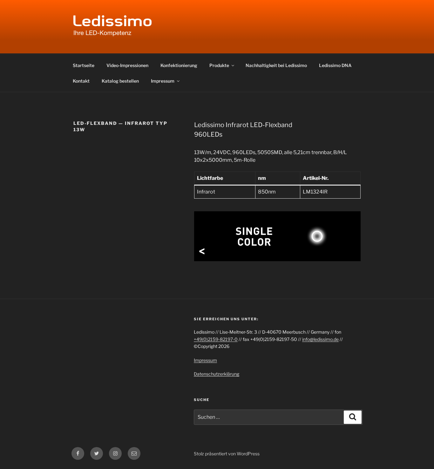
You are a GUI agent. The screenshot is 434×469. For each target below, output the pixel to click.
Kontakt (81, 81)
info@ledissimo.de (320, 339)
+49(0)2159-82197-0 (216, 339)
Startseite (83, 65)
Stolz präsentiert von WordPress (227, 453)
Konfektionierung (178, 65)
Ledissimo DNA (335, 65)
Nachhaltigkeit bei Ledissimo (276, 65)
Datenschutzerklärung (216, 374)
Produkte (219, 65)
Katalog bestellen (120, 81)
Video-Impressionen (127, 65)
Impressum (162, 81)
